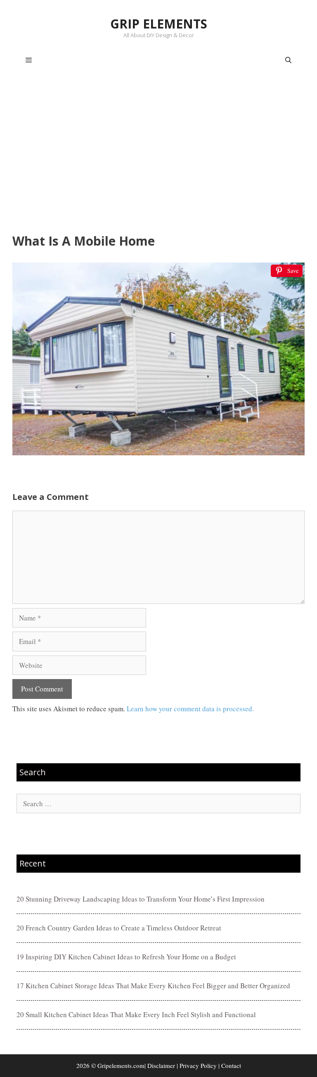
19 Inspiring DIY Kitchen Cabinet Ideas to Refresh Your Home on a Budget (126, 956)
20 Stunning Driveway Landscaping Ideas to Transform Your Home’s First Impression (141, 899)
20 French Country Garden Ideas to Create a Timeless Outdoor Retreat (119, 928)
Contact (231, 1065)
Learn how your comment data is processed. (190, 708)
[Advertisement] (158, 155)
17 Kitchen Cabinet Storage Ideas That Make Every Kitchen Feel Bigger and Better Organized (153, 985)
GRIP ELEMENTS (158, 23)
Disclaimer (161, 1065)
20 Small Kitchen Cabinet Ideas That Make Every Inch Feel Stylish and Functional (136, 1014)
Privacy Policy (198, 1065)
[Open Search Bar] (288, 60)
